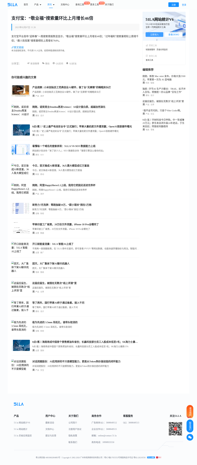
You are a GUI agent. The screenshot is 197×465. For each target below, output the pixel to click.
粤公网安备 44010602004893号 (48, 458)
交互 (42, 370)
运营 (37, 233)
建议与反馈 (50, 435)
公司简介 (72, 423)
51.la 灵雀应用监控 (23, 435)
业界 (42, 292)
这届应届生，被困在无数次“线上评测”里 (163, 101)
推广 (42, 253)
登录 (184, 5)
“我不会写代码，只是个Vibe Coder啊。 (162, 110)
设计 (42, 116)
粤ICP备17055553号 (112, 458)
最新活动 (49, 423)
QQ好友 (73, 63)
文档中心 (65, 4)
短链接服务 (150, 50)
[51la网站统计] (151, 458)
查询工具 (79, 4)
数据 (42, 233)
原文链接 (19, 47)
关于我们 (109, 4)
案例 (42, 351)
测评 (42, 96)
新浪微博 (34, 63)
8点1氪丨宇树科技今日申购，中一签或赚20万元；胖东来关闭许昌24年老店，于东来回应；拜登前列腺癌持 (163, 123)
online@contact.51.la (107, 435)
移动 (42, 174)
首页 (26, 4)
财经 (42, 135)
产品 (36, 4)
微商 (42, 272)
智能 (152, 83)
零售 (152, 130)
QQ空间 (59, 63)
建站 (37, 116)
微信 (47, 63)
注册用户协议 (74, 429)
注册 (173, 5)
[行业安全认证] (158, 457)
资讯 (49, 4)
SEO (42, 155)
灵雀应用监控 (162, 50)
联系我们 (72, 442)
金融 (37, 135)
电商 (37, 272)
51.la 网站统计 (20, 429)
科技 (37, 174)
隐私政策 (72, 435)
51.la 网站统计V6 (22, 423)
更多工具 (94, 4)
